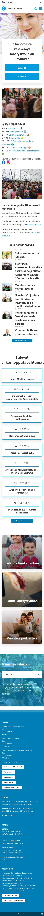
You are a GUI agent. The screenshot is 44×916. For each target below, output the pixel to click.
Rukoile (22, 76)
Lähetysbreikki (16, 131)
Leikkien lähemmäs (17, 134)
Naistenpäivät (14, 128)
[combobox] (22, 674)
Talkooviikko (14, 137)
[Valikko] (40, 8)
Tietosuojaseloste (10, 895)
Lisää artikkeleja (20, 340)
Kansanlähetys (7, 2)
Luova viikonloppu (19, 147)
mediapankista (34, 224)
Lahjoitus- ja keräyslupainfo (13, 900)
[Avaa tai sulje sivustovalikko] (40, 1)
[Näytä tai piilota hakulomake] (36, 8)
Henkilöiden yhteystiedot (13, 767)
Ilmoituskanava (9, 782)
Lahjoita (22, 67)
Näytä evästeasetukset (12, 787)
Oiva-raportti (8, 777)
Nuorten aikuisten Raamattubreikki (25, 150)
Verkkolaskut (8, 772)
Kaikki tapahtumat (20, 521)
